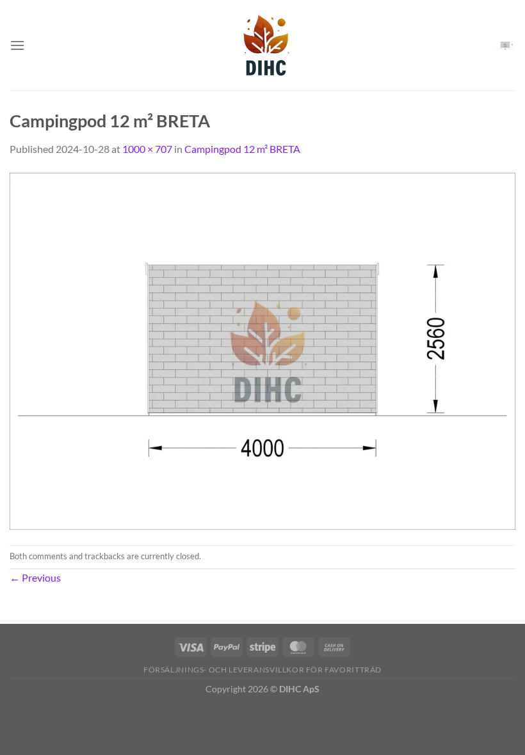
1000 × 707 (147, 149)
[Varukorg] (505, 45)
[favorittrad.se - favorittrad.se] (262, 45)
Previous (35, 577)
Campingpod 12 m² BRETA (242, 149)
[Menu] (17, 45)
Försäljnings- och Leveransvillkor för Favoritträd (262, 669)
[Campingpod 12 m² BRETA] (262, 350)
